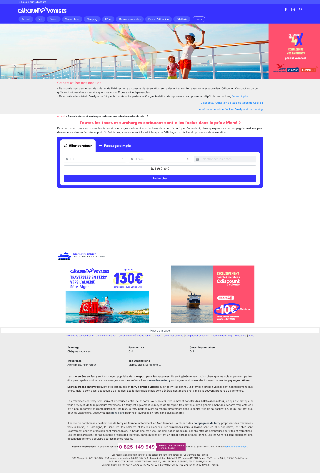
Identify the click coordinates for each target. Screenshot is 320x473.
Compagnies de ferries (197, 335)
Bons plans (240, 335)
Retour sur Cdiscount (33, 1)
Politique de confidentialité (80, 335)
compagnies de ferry (207, 423)
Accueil (61, 116)
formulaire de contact (236, 446)
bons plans (117, 412)
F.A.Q (251, 335)
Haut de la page (160, 330)
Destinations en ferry (221, 335)
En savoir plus (240, 96)
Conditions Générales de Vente (135, 335)
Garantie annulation (106, 335)
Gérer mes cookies (173, 335)
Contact (157, 335)
